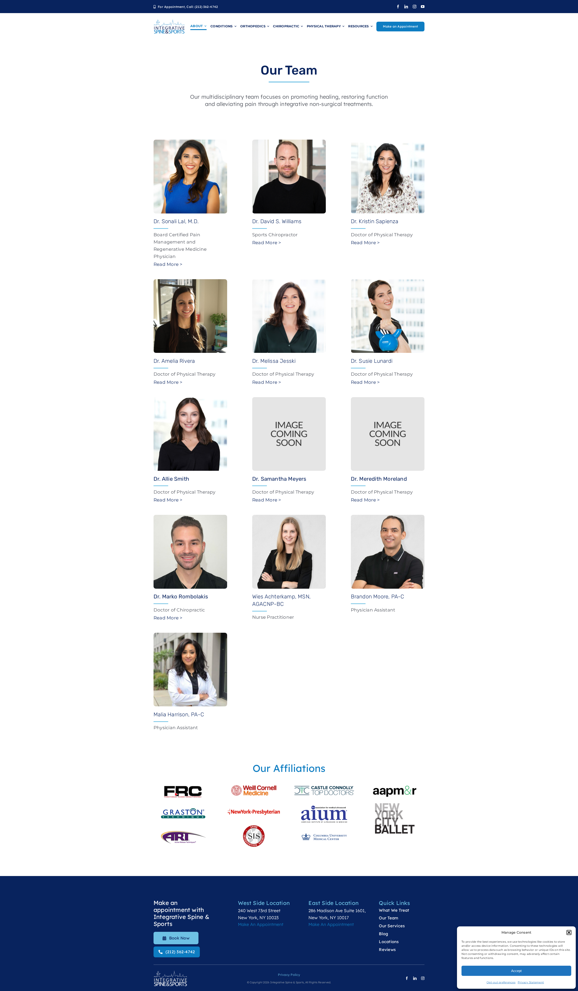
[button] (569, 932)
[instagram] (414, 6)
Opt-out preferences (501, 982)
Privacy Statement (531, 982)
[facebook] (398, 6)
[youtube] (422, 6)
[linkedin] (406, 6)
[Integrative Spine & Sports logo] (169, 21)
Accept (516, 971)
